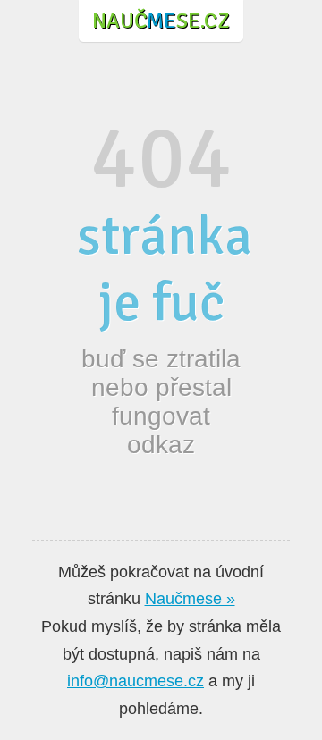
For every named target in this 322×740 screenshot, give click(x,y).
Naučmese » (190, 599)
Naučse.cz (161, 20)
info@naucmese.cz (135, 681)
